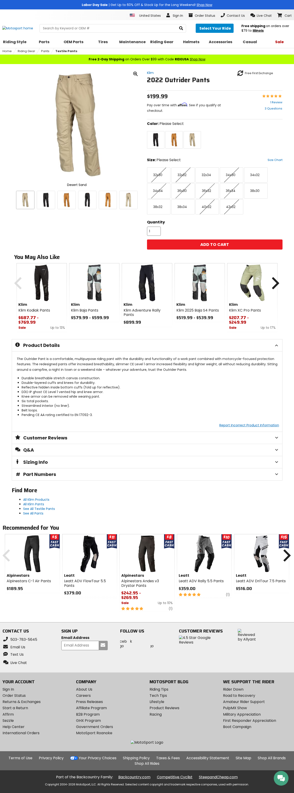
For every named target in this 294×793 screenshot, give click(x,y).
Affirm (8, 714)
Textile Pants (66, 51)
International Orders (21, 733)
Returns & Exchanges (22, 701)
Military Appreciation (242, 714)
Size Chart (275, 160)
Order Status (14, 695)
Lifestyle (157, 701)
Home (7, 51)
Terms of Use (20, 758)
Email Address (75, 638)
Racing (156, 714)
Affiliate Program (91, 708)
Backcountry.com (134, 777)
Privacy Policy (51, 758)
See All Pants (33, 513)
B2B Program (88, 714)
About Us (84, 689)
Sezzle (8, 720)
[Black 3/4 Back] (87, 200)
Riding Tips (159, 689)
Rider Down (233, 689)
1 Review (276, 102)
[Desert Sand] (25, 200)
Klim (150, 72)
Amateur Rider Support (244, 701)
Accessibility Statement (207, 758)
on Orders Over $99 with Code (147, 59)
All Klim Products (36, 499)
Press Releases (89, 701)
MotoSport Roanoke (94, 733)
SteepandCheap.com (218, 777)
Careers (83, 695)
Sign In (8, 689)
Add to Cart (214, 244)
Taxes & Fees (168, 758)
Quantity (156, 222)
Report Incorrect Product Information (249, 425)
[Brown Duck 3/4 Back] (108, 200)
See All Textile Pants (39, 508)
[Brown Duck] (66, 200)
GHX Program (88, 720)
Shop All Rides (147, 763)
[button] (261, 15)
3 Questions (273, 108)
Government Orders (94, 726)
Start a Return (15, 708)
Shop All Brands (272, 758)
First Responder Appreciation (249, 720)
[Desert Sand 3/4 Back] (128, 200)
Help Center (14, 726)
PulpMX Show (235, 708)
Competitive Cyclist (174, 777)
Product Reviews (164, 708)
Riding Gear (26, 51)
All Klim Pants (33, 504)
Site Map (243, 758)
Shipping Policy (136, 758)
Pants (45, 51)
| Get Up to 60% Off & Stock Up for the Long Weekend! (147, 5)
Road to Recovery (239, 695)
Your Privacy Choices (97, 758)
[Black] (46, 200)
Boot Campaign (237, 726)
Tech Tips (158, 695)
